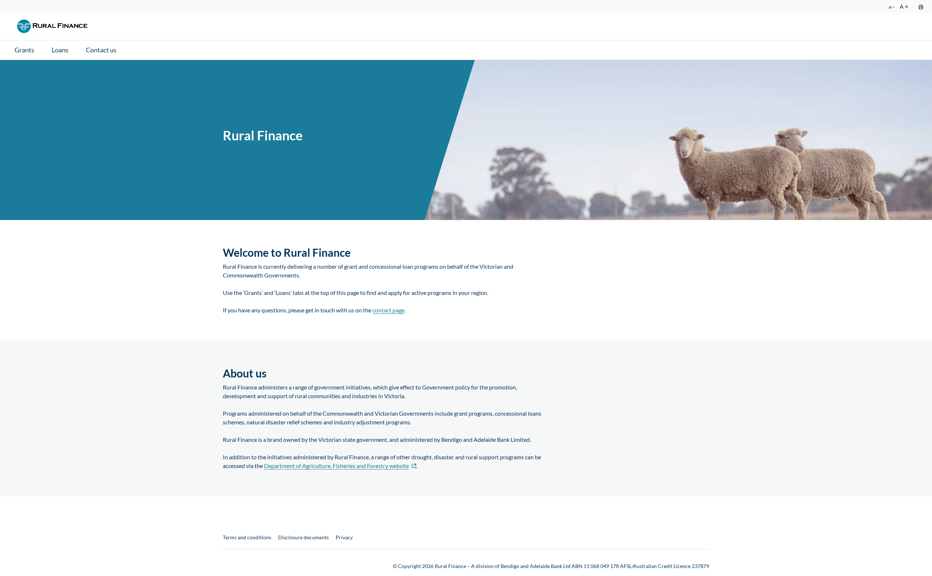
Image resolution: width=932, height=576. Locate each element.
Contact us (101, 50)
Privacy (344, 537)
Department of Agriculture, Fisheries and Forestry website (336, 466)
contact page (388, 310)
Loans (60, 50)
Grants (24, 50)
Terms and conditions (247, 537)
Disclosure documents (303, 537)
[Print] (920, 6)
